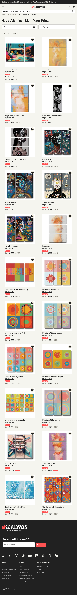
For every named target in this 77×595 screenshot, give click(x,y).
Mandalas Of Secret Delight (52, 377)
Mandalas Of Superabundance (16, 420)
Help (20, 566)
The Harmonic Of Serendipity (53, 507)
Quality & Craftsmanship (9, 569)
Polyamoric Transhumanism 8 (53, 116)
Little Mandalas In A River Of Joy (16, 290)
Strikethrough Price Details (27, 579)
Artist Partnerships (7, 575)
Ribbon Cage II (10, 463)
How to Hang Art (24, 569)
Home (3, 14)
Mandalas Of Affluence (50, 290)
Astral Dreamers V (49, 203)
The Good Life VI (11, 70)
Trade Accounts (42, 569)
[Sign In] (69, 7)
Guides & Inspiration (25, 575)
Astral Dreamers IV (11, 203)
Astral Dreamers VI (11, 246)
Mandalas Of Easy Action (14, 377)
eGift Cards (40, 572)
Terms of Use (5, 579)
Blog (3, 582)
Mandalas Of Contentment (52, 333)
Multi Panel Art (12, 14)
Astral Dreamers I (48, 159)
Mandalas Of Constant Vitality (15, 333)
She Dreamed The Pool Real (15, 507)
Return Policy (23, 572)
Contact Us (22, 582)
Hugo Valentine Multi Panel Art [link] (27, 14)
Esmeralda (46, 246)
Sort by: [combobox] (45, 27)
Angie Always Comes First (14, 116)
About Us (4, 566)
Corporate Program (43, 566)
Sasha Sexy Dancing (49, 463)
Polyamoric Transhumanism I (15, 159)
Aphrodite (46, 70)
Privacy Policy (6, 572)
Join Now (41, 545)
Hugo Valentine (9, 72)
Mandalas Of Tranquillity (51, 420)
